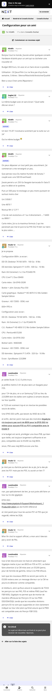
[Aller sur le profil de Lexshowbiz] (4, 374)
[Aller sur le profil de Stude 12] (4, 246)
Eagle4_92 (12, 95)
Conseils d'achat (32, 32)
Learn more (4, 4)
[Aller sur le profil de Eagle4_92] (4, 96)
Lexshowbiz (13, 373)
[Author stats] (49, 49)
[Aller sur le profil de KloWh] (3, 32)
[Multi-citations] (3, 87)
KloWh (11, 32)
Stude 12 (11, 245)
